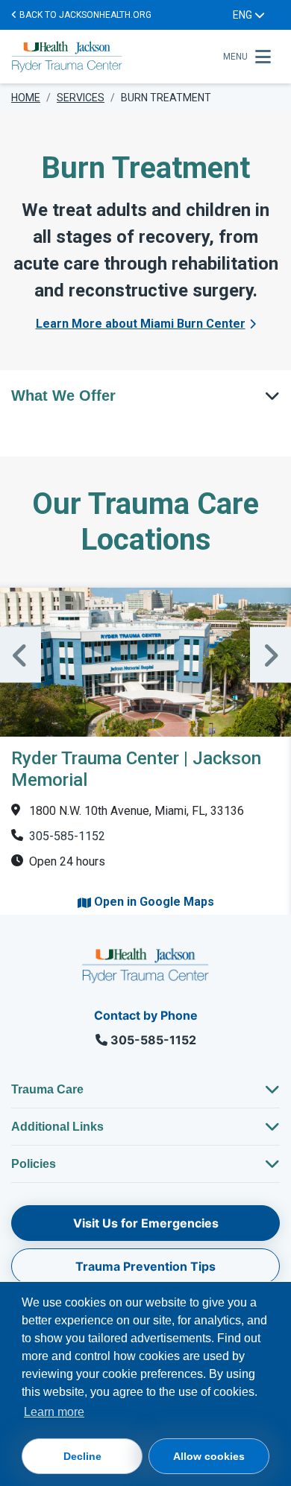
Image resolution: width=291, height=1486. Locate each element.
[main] (145, 514)
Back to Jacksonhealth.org (84, 15)
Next (270, 655)
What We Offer (63, 395)
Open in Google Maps (152, 902)
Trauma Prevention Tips (145, 1266)
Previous (20, 655)
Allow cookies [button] (209, 1456)
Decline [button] (82, 1456)
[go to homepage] (112, 56)
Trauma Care (47, 1089)
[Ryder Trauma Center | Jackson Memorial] (145, 662)
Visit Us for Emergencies (146, 1223)
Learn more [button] (54, 1412)
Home (25, 98)
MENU (235, 56)
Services (80, 98)
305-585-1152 (67, 836)
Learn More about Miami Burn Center (140, 324)
